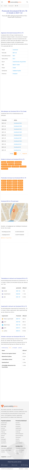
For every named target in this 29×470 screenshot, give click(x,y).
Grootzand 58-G (18, 141)
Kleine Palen (10, 164)
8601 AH (15, 180)
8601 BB (9, 185)
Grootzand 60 (17, 147)
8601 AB (20, 183)
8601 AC (15, 185)
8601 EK (9, 187)
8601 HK (18, 325)
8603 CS (18, 328)
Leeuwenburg (23, 166)
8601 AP (20, 187)
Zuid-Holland (19, 443)
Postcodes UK (19, 452)
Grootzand (15, 49)
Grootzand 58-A (18, 123)
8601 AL (3, 185)
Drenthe (18, 422)
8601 (14, 55)
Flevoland (18, 424)
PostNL (17, 453)
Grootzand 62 (17, 150)
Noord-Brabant (19, 433)
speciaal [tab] (20, 347)
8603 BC (18, 294)
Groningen (3, 433)
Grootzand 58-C (18, 129)
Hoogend (4, 162)
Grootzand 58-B (18, 126)
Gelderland (18, 428)
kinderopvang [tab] (5, 347)
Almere (3, 435)
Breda (2, 437)
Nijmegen (3, 439)
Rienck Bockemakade (6, 166)
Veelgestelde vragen (6, 450)
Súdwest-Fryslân (17, 70)
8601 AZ (19, 13)
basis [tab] (10, 347)
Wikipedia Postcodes (21, 448)
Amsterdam (4, 422)
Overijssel (18, 437)
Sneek (14, 67)
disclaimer (21, 468)
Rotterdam (3, 424)
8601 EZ (15, 187)
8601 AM (4, 183)
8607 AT (18, 318)
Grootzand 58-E (18, 135)
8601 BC (4, 187)
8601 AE (9, 183)
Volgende (24, 153)
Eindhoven (3, 430)
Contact (3, 452)
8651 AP (18, 297)
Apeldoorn (3, 443)
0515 (14, 58)
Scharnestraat (18, 164)
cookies (26, 468)
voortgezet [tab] (14, 347)
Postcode (4, 120)
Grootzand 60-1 (18, 144)
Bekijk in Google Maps (6, 237)
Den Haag (3, 426)
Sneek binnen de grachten (19, 61)
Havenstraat (4, 164)
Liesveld (9, 456)
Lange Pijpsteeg (15, 166)
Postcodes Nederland (6, 448)
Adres (15, 120)
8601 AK (20, 189)
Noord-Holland (19, 435)
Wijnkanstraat (4, 168)
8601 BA (20, 180)
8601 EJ (20, 185)
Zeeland (18, 441)
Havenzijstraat (18, 162)
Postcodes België (20, 450)
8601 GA (18, 291)
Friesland (15, 73)
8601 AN (9, 180)
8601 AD (4, 180)
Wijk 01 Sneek (16, 64)
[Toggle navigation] (2, 2)
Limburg (18, 432)
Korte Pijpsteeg (10, 162)
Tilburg (3, 432)
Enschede (3, 441)
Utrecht (3, 428)
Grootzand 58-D (18, 132)
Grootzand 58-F (18, 138)
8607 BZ (18, 321)
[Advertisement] (14, 93)
